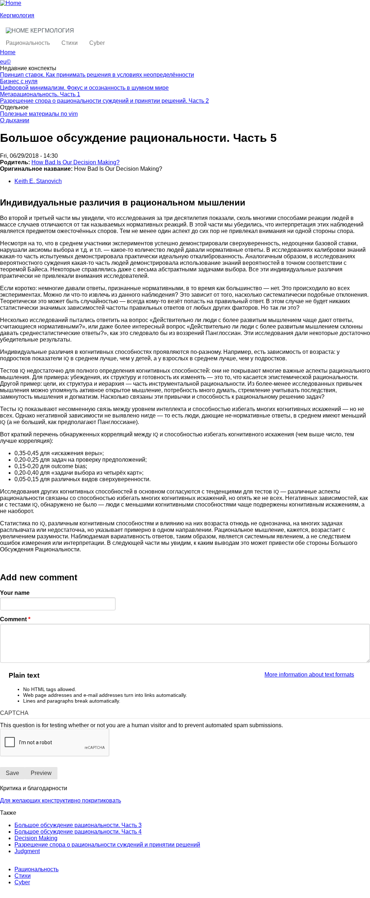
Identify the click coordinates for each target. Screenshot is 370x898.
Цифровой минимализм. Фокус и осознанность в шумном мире (84, 88)
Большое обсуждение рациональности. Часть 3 (78, 825)
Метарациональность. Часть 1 (40, 94)
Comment (15, 619)
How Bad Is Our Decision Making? (75, 162)
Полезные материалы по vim (39, 114)
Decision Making (35, 838)
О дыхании (14, 120)
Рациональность (28, 43)
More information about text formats (309, 675)
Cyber (97, 43)
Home (8, 52)
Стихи (69, 43)
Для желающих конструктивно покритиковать (60, 800)
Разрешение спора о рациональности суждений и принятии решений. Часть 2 (104, 101)
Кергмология (17, 15)
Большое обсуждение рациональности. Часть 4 (78, 832)
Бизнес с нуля (19, 81)
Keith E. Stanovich (38, 181)
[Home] (10, 3)
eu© (5, 62)
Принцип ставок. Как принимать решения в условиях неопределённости (97, 75)
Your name (15, 593)
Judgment (27, 851)
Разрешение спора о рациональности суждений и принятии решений (107, 845)
